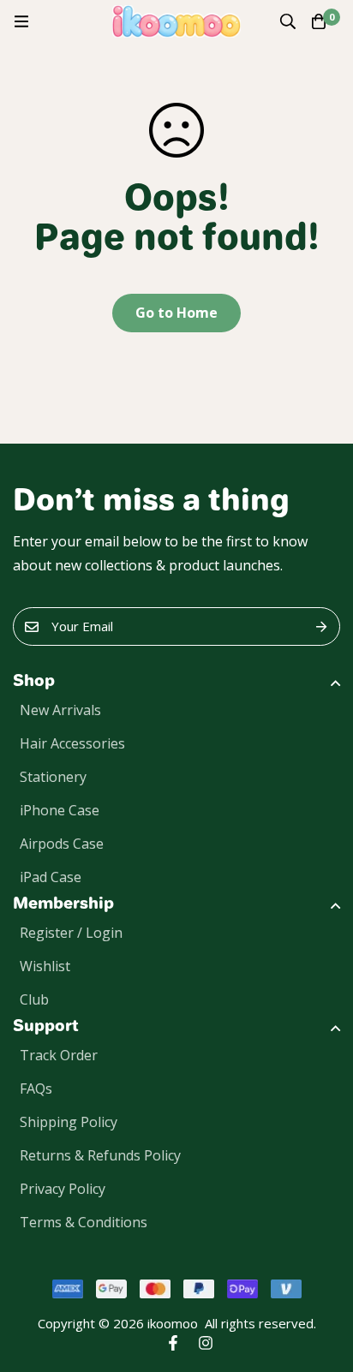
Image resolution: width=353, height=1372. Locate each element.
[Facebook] (173, 1343)
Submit (321, 626)
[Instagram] (205, 1343)
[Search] (287, 21)
